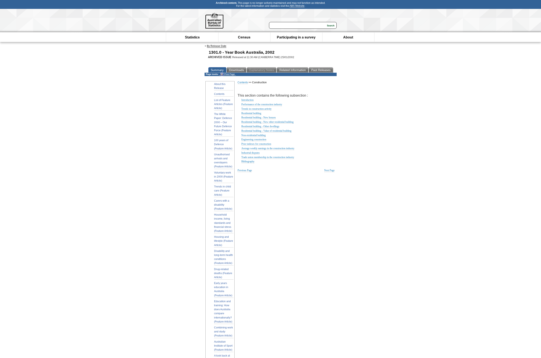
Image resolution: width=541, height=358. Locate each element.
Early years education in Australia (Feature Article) (223, 289)
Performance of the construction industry (261, 104)
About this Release (219, 86)
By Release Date (216, 46)
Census (244, 37)
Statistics (192, 37)
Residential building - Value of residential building (266, 130)
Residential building (251, 113)
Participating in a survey (296, 37)
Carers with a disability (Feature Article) (223, 204)
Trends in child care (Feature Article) (222, 190)
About (348, 37)
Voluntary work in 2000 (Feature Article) (223, 176)
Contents (219, 94)
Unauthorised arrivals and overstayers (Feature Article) (223, 160)
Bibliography (247, 161)
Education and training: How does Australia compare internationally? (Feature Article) (223, 311)
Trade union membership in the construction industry (267, 157)
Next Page (329, 170)
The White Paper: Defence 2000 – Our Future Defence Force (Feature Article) (223, 124)
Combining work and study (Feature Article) (223, 331)
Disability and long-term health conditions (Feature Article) (223, 257)
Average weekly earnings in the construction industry (267, 148)
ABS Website (297, 5)
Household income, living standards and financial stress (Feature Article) (223, 222)
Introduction (247, 99)
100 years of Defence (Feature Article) (223, 144)
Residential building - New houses (258, 117)
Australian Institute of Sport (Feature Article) (223, 345)
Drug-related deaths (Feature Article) (223, 273)
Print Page (229, 74)
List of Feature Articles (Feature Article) (223, 104)
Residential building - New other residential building (267, 121)
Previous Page (245, 170)
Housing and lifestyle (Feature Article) (223, 240)
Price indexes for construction (256, 143)
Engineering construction (253, 139)
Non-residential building (253, 135)
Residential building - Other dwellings (260, 126)
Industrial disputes (250, 152)
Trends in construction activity (256, 108)
